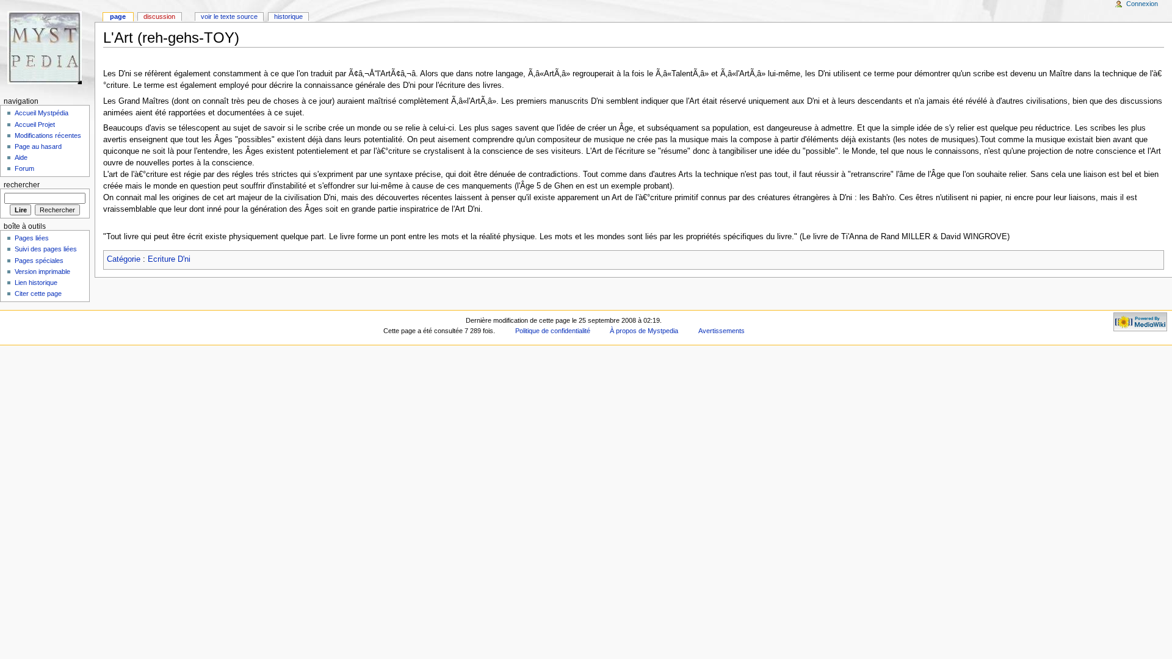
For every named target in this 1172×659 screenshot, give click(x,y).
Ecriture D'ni (169, 259)
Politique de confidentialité (552, 330)
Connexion (1142, 3)
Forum (24, 168)
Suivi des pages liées (46, 249)
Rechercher (22, 185)
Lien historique (36, 282)
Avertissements (721, 330)
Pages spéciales (39, 260)
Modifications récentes (48, 135)
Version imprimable (42, 271)
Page (118, 16)
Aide (21, 157)
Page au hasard (38, 146)
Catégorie (123, 259)
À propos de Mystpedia (644, 330)
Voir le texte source (229, 16)
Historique (288, 16)
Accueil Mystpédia (41, 113)
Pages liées (32, 238)
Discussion (159, 16)
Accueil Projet (35, 124)
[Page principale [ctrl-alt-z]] (47, 47)
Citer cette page (38, 293)
